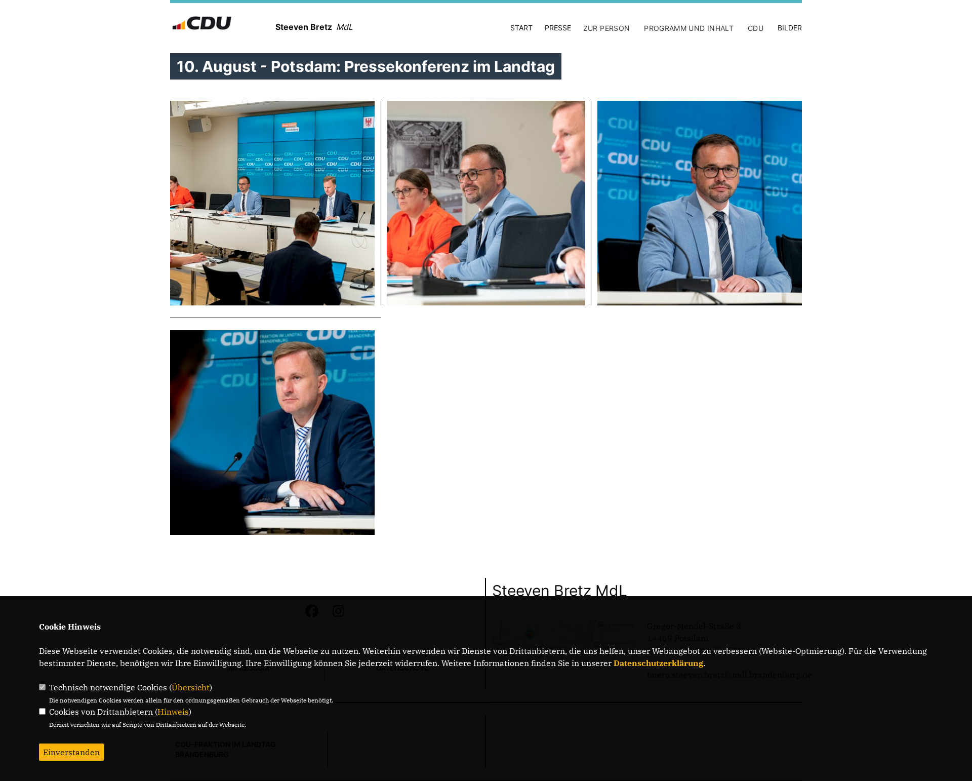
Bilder (790, 27)
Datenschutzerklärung (658, 663)
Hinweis (173, 712)
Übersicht (191, 687)
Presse (558, 27)
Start (521, 27)
